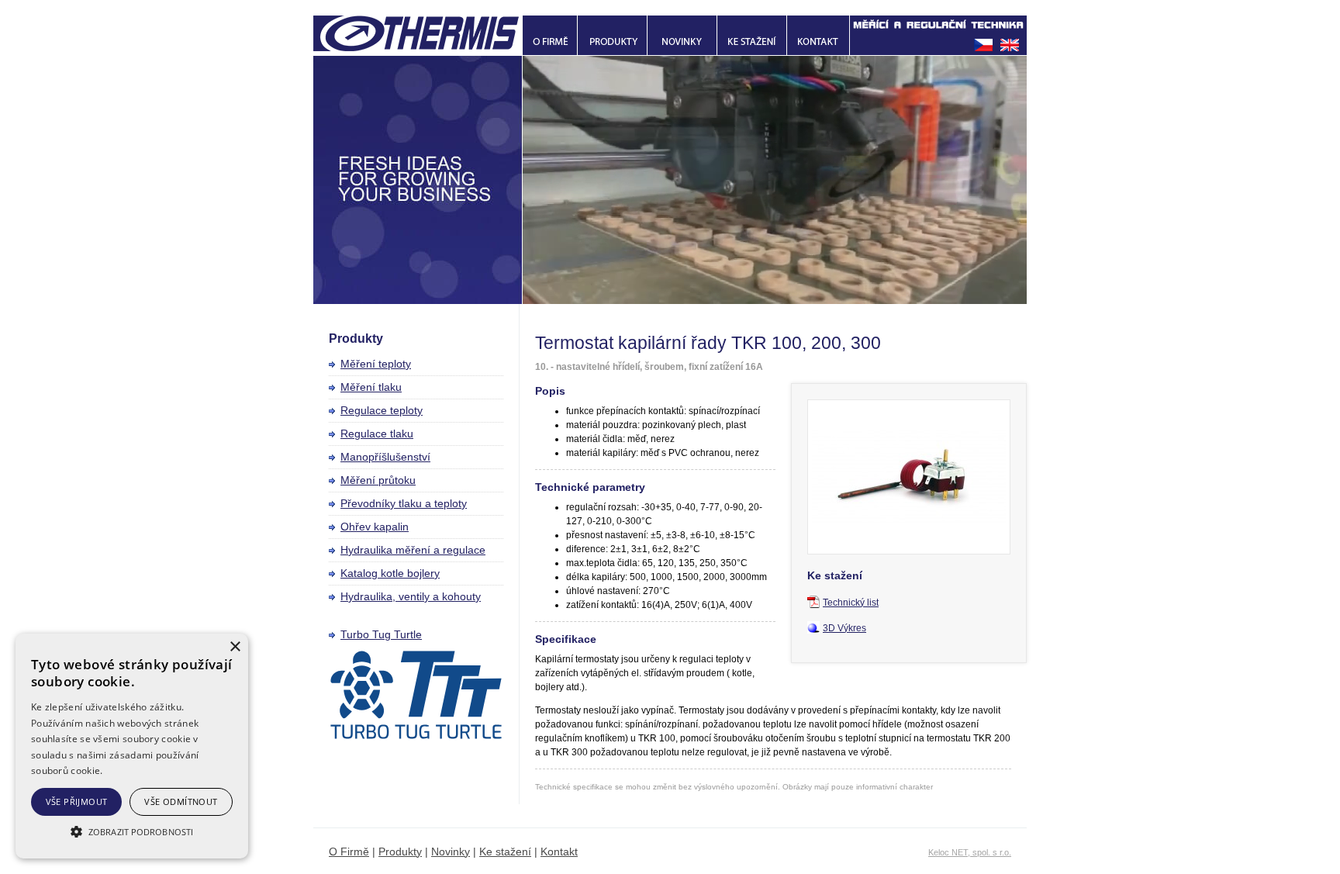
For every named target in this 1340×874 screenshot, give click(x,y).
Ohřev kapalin (374, 526)
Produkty (400, 851)
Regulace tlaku (376, 433)
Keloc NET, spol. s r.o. (969, 852)
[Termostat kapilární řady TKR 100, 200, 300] (908, 551)
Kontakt (559, 851)
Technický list (851, 602)
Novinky (450, 851)
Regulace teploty (381, 410)
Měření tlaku (371, 387)
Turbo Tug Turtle (381, 634)
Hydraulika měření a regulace (412, 550)
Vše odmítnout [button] (180, 801)
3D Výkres (844, 628)
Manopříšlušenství (385, 457)
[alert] (132, 746)
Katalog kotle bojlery (390, 573)
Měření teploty (375, 364)
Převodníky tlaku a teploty (403, 503)
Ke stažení (505, 851)
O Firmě (349, 851)
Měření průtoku (378, 480)
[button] (132, 831)
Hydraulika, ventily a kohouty (410, 596)
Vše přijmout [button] (77, 801)
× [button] (234, 647)
